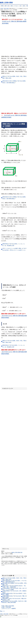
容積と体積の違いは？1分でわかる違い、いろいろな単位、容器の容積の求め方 (14, 581)
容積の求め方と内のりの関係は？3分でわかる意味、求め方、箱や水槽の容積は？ (14, 81)
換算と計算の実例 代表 (17, 552)
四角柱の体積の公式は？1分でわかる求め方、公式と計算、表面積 (14, 594)
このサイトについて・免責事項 (8, 608)
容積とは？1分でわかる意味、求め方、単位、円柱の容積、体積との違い (14, 77)
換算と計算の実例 (6, 2)
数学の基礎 (6, 8)
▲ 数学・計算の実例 (6, 607)
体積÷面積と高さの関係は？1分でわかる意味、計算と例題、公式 (14, 584)
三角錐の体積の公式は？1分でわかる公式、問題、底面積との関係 (14, 596)
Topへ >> (2, 611)
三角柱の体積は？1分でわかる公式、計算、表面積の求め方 (14, 591)
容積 (12, 5)
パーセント (16, 5)
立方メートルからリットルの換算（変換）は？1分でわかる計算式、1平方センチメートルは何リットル (14, 249)
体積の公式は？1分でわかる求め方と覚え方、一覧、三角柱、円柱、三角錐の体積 (14, 586)
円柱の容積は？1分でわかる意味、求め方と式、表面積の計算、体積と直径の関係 (14, 602)
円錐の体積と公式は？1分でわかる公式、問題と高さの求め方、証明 (14, 599)
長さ (21, 5)
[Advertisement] (14, 40)
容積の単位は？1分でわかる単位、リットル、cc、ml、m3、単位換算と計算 (13, 244)
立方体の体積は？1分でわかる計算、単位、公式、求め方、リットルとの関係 (14, 589)
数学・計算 (7, 5)
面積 (24, 5)
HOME (2, 5)
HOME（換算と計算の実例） (8, 605)
